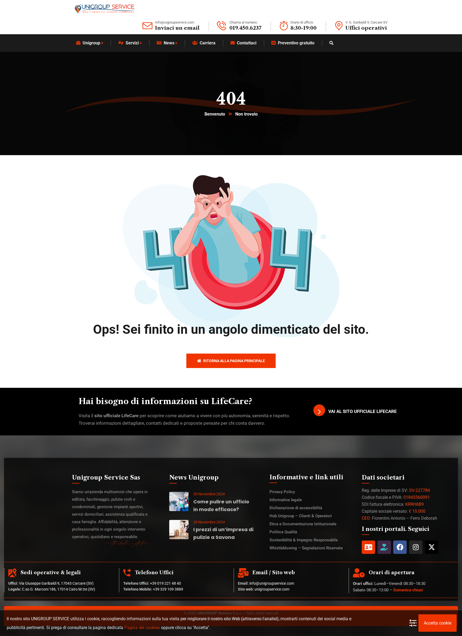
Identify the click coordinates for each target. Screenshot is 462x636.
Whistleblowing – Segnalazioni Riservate (306, 548)
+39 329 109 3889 (168, 589)
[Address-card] (368, 547)
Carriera (207, 42)
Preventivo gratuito (296, 42)
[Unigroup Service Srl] (105, 9)
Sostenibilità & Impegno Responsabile (304, 540)
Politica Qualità (283, 532)
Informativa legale (286, 499)
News (169, 42)
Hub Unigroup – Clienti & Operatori (301, 516)
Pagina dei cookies (142, 627)
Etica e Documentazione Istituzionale (303, 524)
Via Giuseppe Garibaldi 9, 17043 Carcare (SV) (56, 583)
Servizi (132, 42)
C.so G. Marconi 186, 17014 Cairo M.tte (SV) (58, 589)
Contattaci (246, 42)
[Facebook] (400, 547)
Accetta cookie (437, 623)
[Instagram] (415, 547)
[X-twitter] (431, 547)
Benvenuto (215, 114)
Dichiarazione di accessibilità (296, 507)
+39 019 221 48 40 (165, 583)
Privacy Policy (282, 491)
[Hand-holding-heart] (384, 547)
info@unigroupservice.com (271, 583)
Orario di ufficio (301, 22)
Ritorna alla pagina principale (233, 361)
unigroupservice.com (272, 589)
